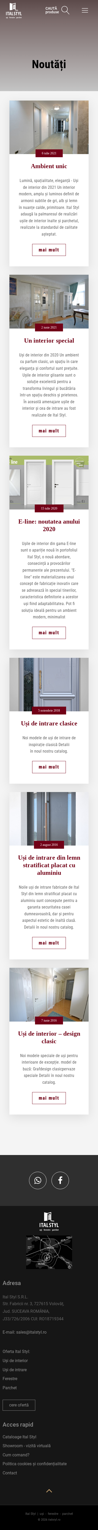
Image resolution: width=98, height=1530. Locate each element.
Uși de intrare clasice (49, 723)
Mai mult (49, 250)
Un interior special (49, 340)
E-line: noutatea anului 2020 (49, 525)
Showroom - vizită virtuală (27, 1445)
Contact (10, 1472)
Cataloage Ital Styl (19, 1436)
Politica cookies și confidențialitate (35, 1463)
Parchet (10, 1387)
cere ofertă (19, 1405)
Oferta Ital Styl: (16, 1351)
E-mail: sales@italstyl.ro (25, 1332)
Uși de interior (15, 1360)
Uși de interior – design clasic (49, 1037)
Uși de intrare (15, 1369)
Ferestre (10, 1378)
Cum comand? (16, 1454)
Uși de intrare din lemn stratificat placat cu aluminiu (49, 865)
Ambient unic (49, 166)
